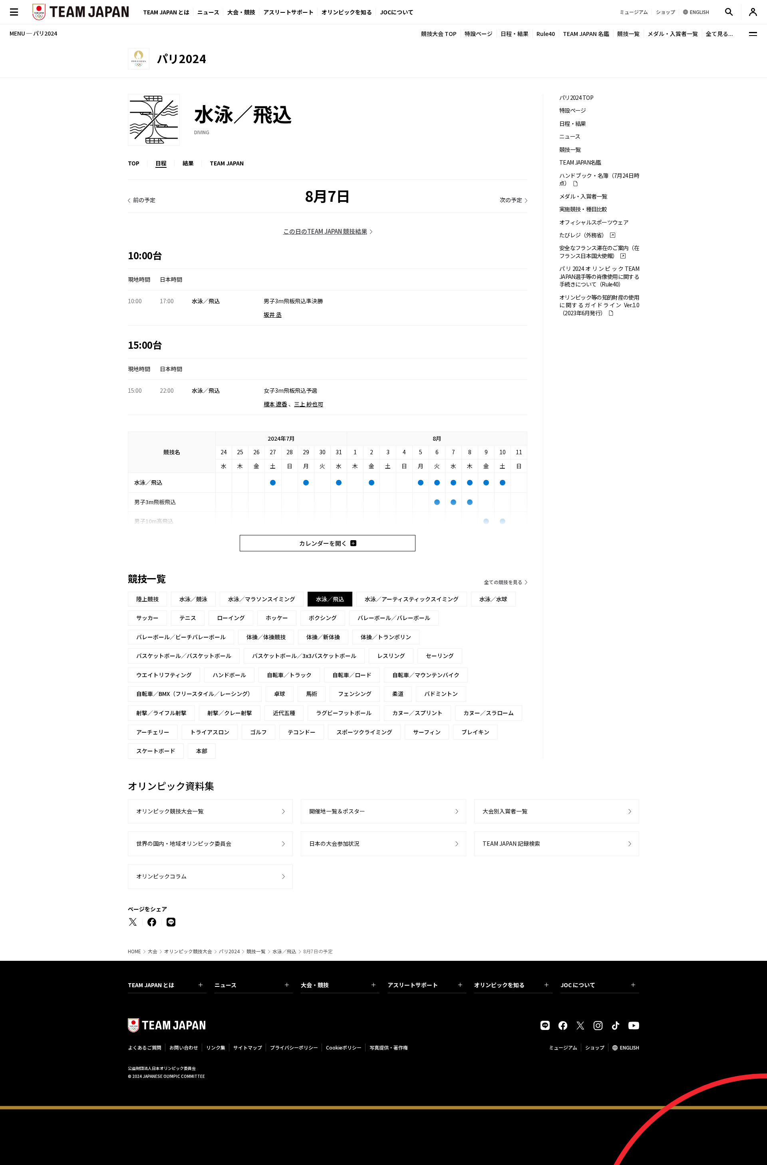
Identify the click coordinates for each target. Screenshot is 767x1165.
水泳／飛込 (284, 951)
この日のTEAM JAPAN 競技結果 (325, 231)
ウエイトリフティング (164, 675)
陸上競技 (147, 599)
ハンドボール (229, 675)
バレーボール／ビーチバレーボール (181, 637)
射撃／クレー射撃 (229, 713)
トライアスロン (209, 732)
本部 (201, 751)
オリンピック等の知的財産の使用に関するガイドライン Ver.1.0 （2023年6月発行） (599, 305)
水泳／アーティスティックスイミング (412, 599)
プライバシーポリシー (294, 1047)
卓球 (279, 694)
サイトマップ (247, 1047)
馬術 (311, 694)
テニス (187, 618)
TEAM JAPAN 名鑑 (586, 34)
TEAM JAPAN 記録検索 (511, 843)
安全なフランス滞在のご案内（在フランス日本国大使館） (599, 251)
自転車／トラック (289, 675)
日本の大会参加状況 (334, 843)
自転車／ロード (352, 675)
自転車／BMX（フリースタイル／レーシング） (194, 694)
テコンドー (302, 732)
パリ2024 (229, 951)
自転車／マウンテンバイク (425, 675)
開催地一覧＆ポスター (337, 811)
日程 (161, 163)
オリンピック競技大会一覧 (169, 811)
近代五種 (284, 713)
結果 (188, 163)
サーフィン (427, 732)
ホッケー (277, 618)
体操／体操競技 (266, 637)
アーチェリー (152, 732)
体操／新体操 (323, 637)
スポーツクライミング (364, 732)
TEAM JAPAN (227, 163)
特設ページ (479, 34)
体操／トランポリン (386, 637)
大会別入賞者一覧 (505, 811)
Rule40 (546, 34)
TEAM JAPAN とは (151, 985)
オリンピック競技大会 (188, 951)
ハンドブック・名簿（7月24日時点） (599, 179)
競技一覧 (628, 34)
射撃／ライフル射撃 (161, 713)
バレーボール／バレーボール (394, 618)
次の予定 (511, 200)
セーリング (440, 656)
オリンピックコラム (161, 876)
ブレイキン (475, 732)
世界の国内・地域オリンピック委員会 (183, 843)
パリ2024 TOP (576, 97)
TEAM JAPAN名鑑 (580, 162)
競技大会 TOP (439, 34)
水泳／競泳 (193, 599)
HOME (134, 951)
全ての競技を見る (503, 582)
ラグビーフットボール (344, 713)
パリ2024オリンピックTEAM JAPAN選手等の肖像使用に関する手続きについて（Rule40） (599, 276)
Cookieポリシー (344, 1047)
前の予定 (144, 200)
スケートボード (155, 751)
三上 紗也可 (308, 404)
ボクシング (323, 618)
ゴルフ (258, 732)
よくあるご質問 (144, 1047)
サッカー (147, 618)
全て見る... (719, 34)
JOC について (577, 985)
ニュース (208, 12)
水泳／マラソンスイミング (261, 599)
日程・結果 (515, 34)
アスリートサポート (288, 12)
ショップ (594, 1047)
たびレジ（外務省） (583, 235)
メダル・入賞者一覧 (673, 34)
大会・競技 (315, 985)
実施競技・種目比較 (583, 209)
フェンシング (355, 694)
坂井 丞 (273, 314)
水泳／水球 (493, 599)
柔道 (397, 694)
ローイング (231, 618)
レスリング (391, 656)
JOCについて (396, 12)
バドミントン (441, 694)
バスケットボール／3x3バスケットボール (304, 656)
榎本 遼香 (275, 404)
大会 (152, 951)
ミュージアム (563, 1047)
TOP (133, 163)
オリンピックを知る (347, 12)
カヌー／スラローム (488, 713)
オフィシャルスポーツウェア (593, 222)
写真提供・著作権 (389, 1047)
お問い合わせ (183, 1047)
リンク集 (215, 1047)
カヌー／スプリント (417, 713)
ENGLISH (629, 1047)
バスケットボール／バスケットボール (183, 656)
